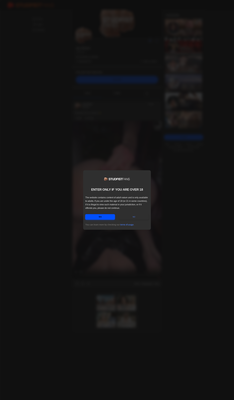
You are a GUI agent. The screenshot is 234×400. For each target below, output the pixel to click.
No (134, 217)
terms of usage (127, 225)
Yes (100, 217)
